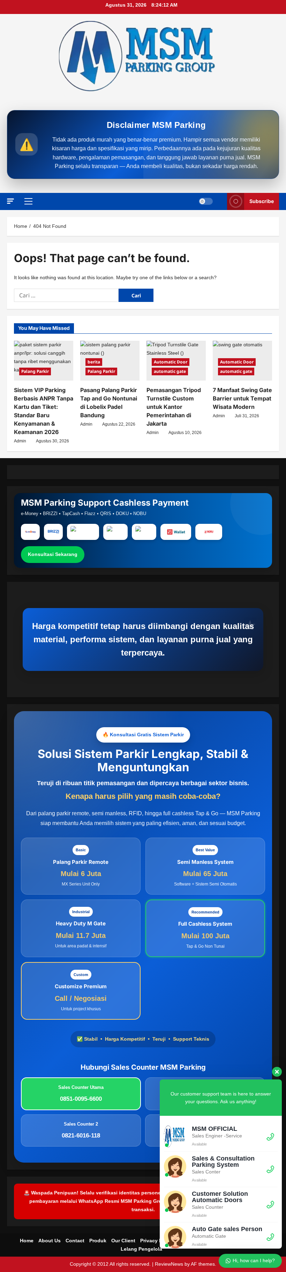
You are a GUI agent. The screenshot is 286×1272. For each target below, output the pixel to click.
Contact (75, 1240)
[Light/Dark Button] (206, 201)
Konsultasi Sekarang (52, 554)
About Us (49, 1240)
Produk (97, 1240)
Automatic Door (170, 362)
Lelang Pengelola (141, 1249)
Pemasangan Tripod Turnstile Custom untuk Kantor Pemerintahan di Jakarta (173, 406)
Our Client (123, 1240)
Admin (20, 441)
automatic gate (170, 371)
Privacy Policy (157, 1240)
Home (26, 1240)
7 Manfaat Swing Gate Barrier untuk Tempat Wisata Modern (242, 398)
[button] (10, 201)
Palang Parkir (35, 371)
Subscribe (261, 201)
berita (94, 362)
